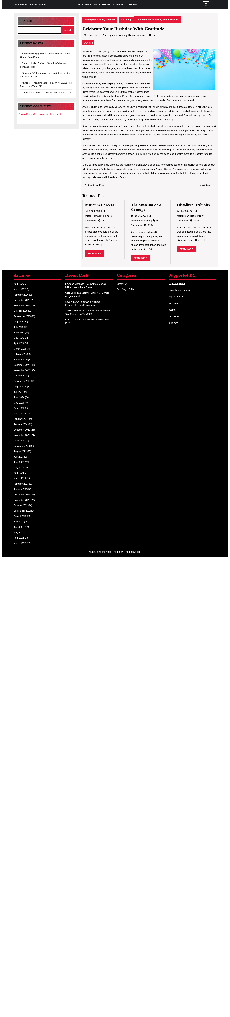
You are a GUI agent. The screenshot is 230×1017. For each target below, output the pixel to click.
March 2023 (20, 478)
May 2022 (19, 532)
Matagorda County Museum (30, 4)
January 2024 (21, 424)
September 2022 (22, 510)
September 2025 (22, 316)
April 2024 (19, 408)
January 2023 (21, 489)
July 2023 (18, 456)
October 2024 (21, 375)
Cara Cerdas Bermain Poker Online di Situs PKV (47, 92)
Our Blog (118, 4)
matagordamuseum (115, 35)
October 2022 (21, 505)
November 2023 (22, 435)
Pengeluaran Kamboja (180, 290)
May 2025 (19, 338)
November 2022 (22, 500)
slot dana (173, 303)
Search (26, 21)
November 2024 (22, 370)
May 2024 (19, 402)
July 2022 (18, 521)
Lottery (133, 4)
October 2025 (21, 310)
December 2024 (22, 364)
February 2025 (21, 354)
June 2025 (19, 332)
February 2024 (21, 419)
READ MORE (96, 254)
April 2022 (19, 537)
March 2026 (20, 289)
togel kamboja (176, 296)
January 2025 (21, 359)
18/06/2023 (141, 216)
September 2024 (22, 381)
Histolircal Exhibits (193, 205)
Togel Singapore (177, 283)
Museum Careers (99, 205)
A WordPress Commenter (32, 114)
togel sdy (173, 323)
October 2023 (21, 440)
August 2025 (20, 321)
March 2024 (20, 413)
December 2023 (22, 429)
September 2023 (22, 446)
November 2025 (22, 305)
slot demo (174, 316)
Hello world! (55, 114)
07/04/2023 (95, 211)
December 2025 (22, 300)
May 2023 (19, 467)
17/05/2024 (187, 211)
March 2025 (20, 348)
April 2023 (19, 473)
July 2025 (18, 327)
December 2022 (22, 494)
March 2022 (20, 543)
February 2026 (21, 294)
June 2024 (19, 397)
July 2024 (18, 392)
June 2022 (19, 527)
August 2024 (20, 386)
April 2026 (19, 284)
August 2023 (20, 451)
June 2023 (19, 462)
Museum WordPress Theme (104, 551)
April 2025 (19, 343)
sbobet (172, 309)
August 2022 (20, 516)
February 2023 (21, 483)
